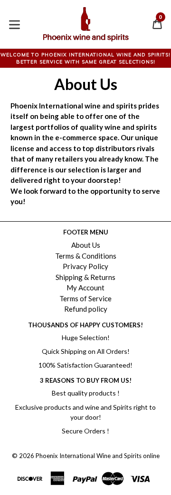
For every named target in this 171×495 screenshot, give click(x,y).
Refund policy (85, 309)
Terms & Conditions (85, 256)
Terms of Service (85, 298)
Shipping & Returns (85, 277)
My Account (85, 287)
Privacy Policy (85, 266)
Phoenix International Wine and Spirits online (98, 455)
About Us (85, 245)
